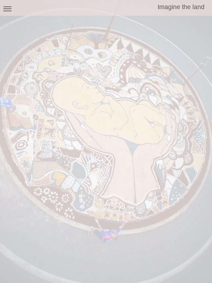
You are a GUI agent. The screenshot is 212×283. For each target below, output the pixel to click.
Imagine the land (181, 7)
